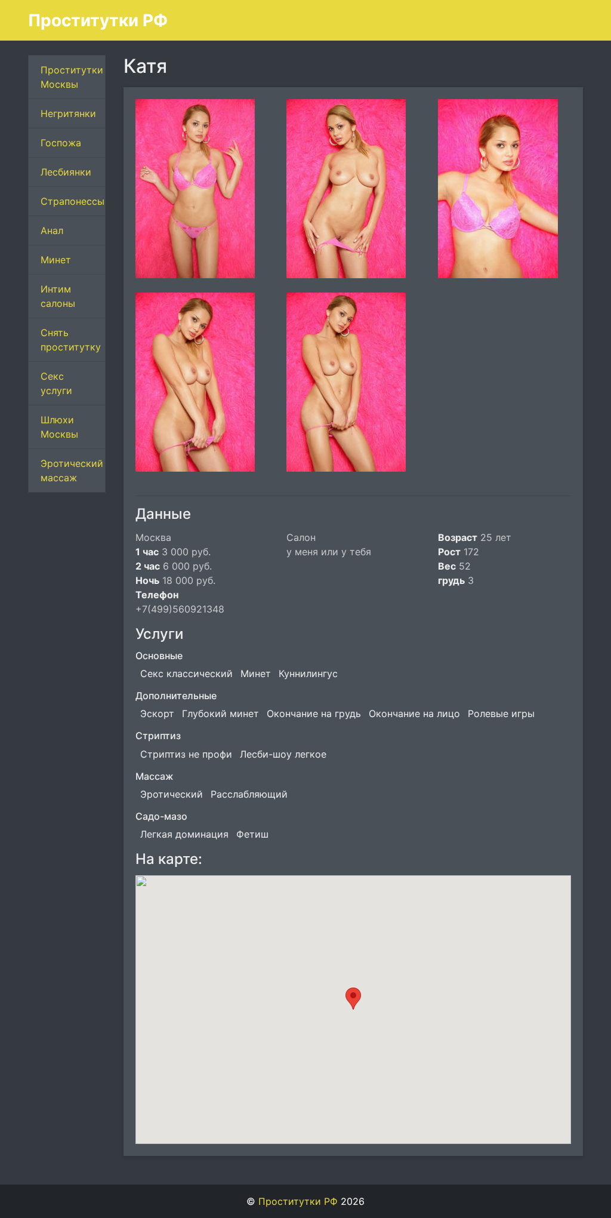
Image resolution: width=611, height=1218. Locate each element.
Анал (52, 230)
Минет (56, 260)
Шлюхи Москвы (59, 427)
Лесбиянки (66, 172)
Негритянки (68, 113)
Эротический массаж (72, 470)
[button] (353, 998)
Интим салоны (58, 296)
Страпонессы (72, 201)
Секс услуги (56, 383)
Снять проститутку (71, 340)
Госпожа (61, 143)
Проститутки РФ (98, 20)
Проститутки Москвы (72, 77)
